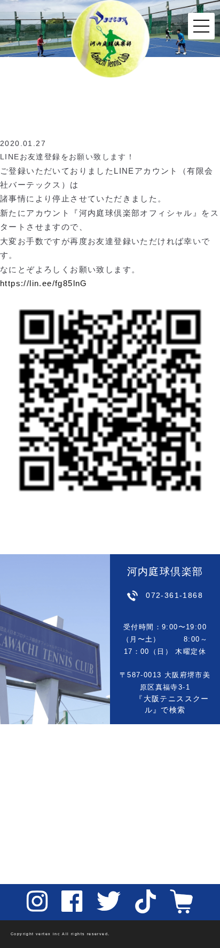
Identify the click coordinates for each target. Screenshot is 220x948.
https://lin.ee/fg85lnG (44, 283)
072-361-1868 (174, 595)
